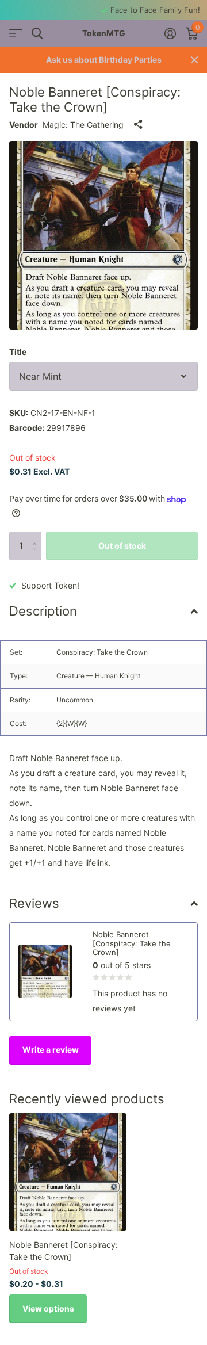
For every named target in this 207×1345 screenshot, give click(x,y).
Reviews (34, 903)
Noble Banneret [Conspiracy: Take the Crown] (63, 1251)
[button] (37, 536)
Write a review (50, 1049)
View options (48, 1308)
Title (17, 352)
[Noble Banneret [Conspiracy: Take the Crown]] (67, 1172)
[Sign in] (170, 33)
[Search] (37, 34)
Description (43, 610)
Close (194, 60)
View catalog (15, 34)
